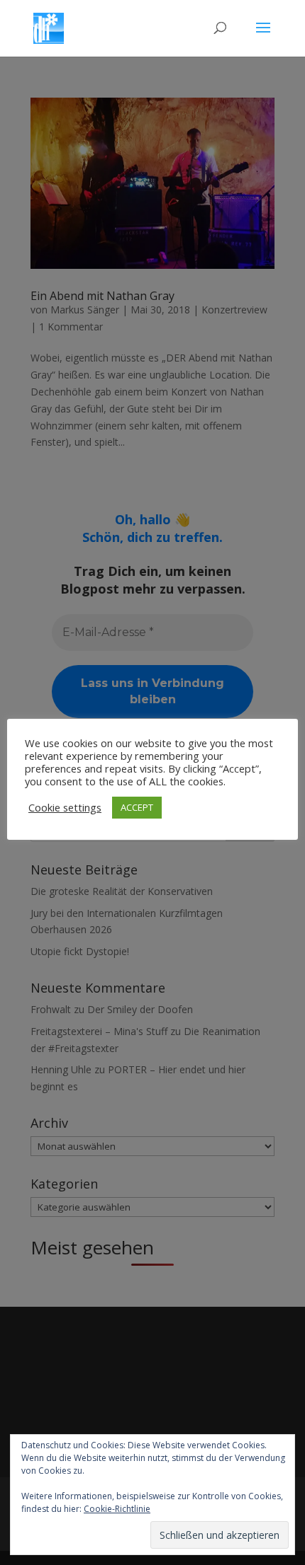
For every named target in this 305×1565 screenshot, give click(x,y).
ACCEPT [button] (137, 807)
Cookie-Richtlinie (117, 1509)
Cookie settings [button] (64, 807)
